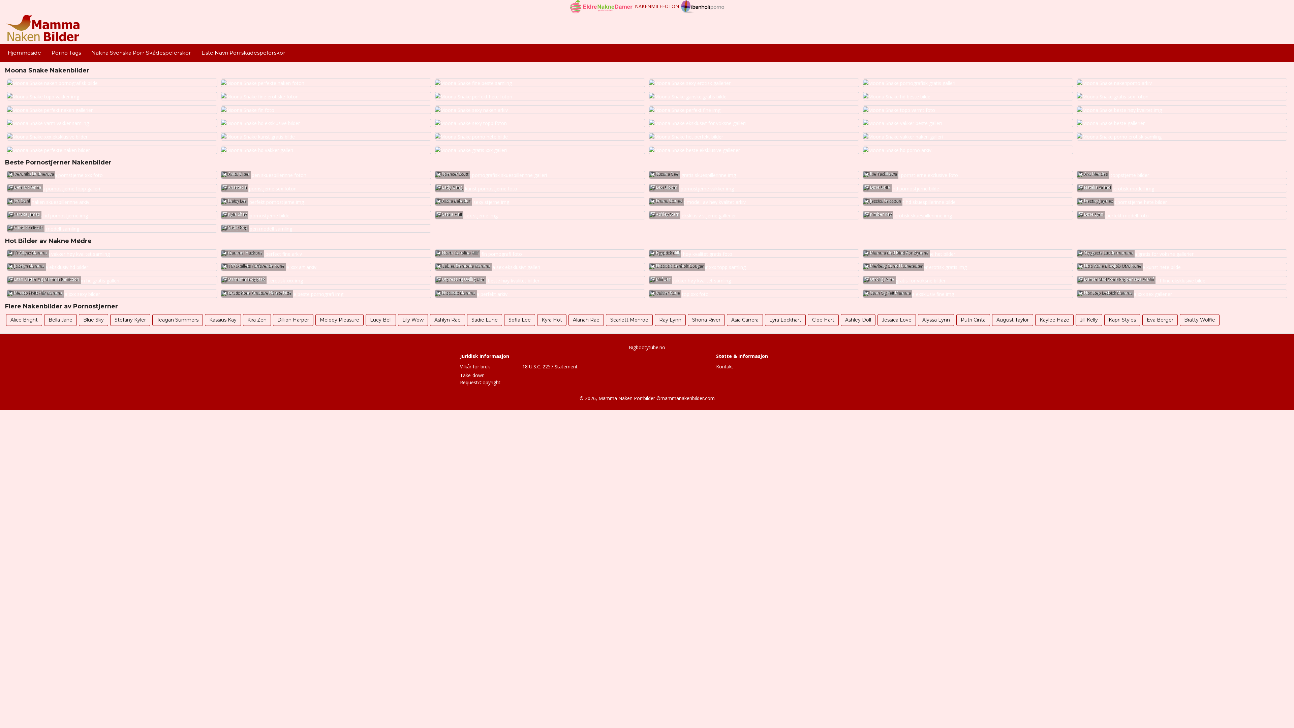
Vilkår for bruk (475, 366)
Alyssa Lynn (936, 320)
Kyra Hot (552, 320)
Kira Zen (257, 320)
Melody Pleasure (339, 320)
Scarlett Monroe (629, 320)
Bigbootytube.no (647, 347)
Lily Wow (413, 320)
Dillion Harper (293, 320)
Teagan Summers (177, 320)
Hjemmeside (24, 53)
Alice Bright (24, 320)
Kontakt (724, 366)
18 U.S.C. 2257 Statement (550, 366)
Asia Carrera (745, 320)
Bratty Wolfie (1199, 320)
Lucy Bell (381, 320)
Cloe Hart (823, 320)
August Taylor (1012, 320)
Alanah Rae (586, 320)
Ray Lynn (670, 320)
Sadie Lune (484, 320)
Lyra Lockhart (785, 320)
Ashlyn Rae (447, 320)
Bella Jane (60, 320)
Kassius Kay (223, 320)
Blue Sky (93, 320)
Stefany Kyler (130, 320)
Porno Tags (66, 53)
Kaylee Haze (1054, 320)
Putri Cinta (973, 320)
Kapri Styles (1122, 320)
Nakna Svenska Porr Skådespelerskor (141, 53)
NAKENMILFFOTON (657, 6)
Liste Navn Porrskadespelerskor (243, 53)
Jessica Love (897, 320)
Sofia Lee (520, 320)
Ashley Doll (858, 320)
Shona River (706, 320)
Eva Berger (1160, 320)
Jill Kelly (1089, 320)
